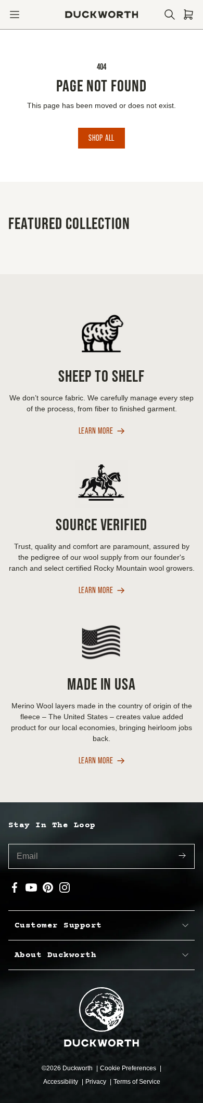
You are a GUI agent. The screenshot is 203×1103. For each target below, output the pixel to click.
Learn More (96, 431)
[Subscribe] (182, 857)
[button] (14, 14)
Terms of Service (136, 1081)
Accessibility (61, 1081)
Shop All (101, 138)
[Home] (101, 14)
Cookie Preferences (129, 1068)
